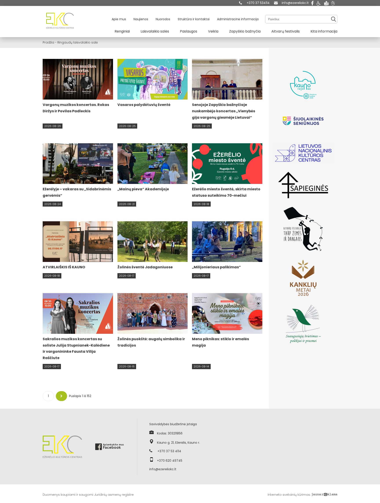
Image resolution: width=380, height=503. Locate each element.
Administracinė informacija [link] (238, 19)
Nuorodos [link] (163, 19)
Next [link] (61, 396)
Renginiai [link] (122, 31)
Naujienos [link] (140, 19)
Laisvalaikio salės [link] (155, 31)
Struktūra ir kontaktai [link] (194, 19)
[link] (254, 3)
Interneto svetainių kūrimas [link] (289, 494)
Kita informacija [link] (324, 31)
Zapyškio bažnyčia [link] (245, 31)
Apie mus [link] (119, 19)
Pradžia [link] (48, 42)
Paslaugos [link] (188, 31)
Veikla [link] (213, 31)
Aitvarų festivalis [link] (285, 31)
